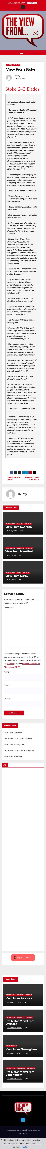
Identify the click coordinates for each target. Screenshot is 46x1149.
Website (7, 699)
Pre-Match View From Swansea (18, 739)
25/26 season (10, 573)
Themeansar (22, 1133)
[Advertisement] (23, 860)
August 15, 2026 (14, 1053)
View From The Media (13, 478)
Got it (25, 1147)
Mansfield (20, 548)
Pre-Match (20, 1017)
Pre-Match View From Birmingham (19, 750)
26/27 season (10, 524)
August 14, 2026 (14, 1079)
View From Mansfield (19, 551)
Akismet (10, 664)
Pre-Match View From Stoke (32, 478)
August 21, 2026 (14, 1028)
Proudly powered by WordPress (15, 1130)
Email (7, 685)
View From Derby (16, 575)
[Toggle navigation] (21, 52)
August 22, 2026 (14, 1002)
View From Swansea (18, 526)
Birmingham (21, 1068)
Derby (19, 573)
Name (7, 672)
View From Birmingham (14, 745)
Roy (18, 76)
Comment (9, 608)
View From (16, 65)
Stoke (9, 65)
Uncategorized (11, 1045)
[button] (39, 53)
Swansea (20, 524)
